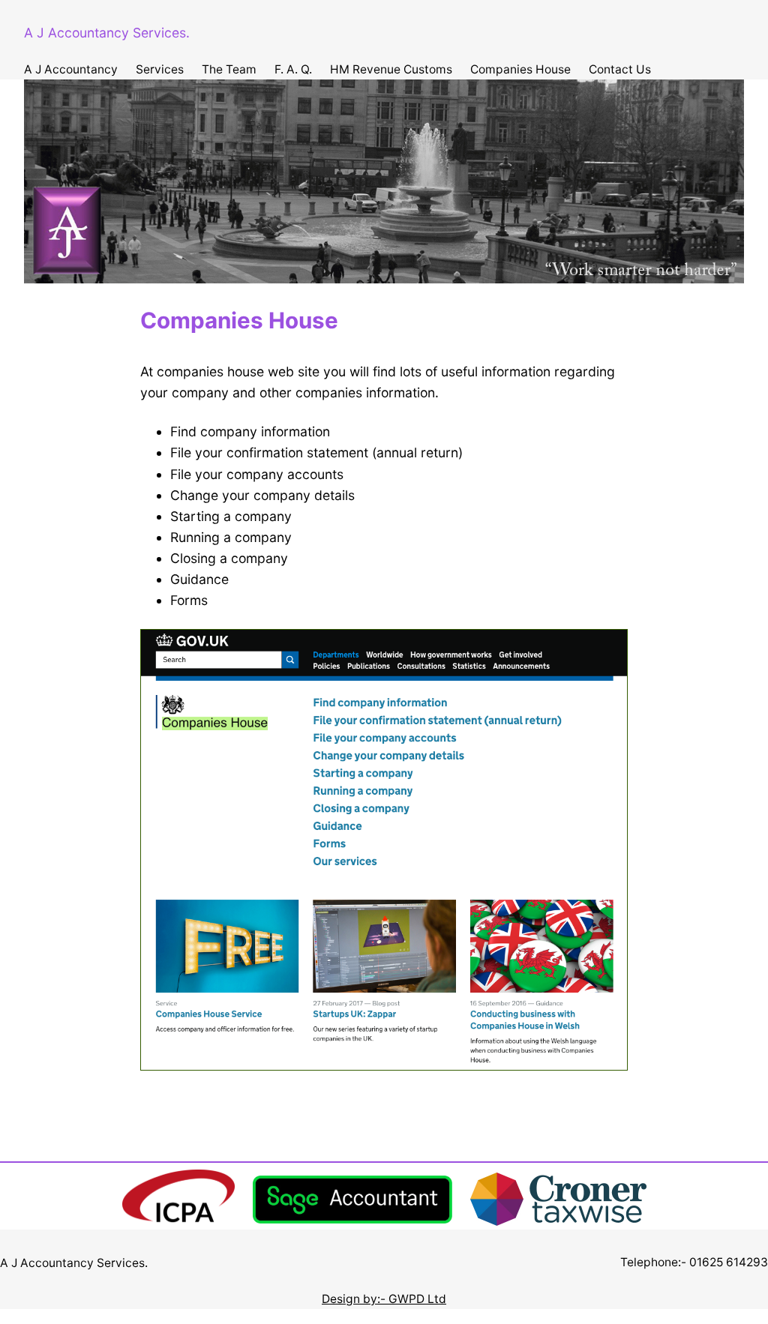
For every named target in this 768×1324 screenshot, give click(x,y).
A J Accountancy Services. (107, 32)
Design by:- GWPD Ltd (384, 1299)
